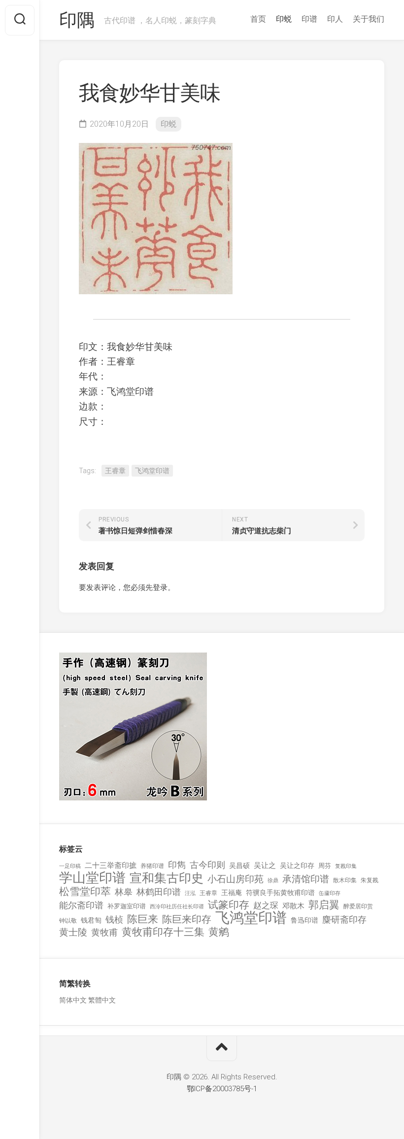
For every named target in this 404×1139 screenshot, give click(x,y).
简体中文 (73, 1000)
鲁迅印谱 (304, 920)
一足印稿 (70, 866)
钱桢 (114, 919)
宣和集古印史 (166, 878)
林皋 (124, 892)
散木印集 (345, 880)
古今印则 (207, 865)
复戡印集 (346, 866)
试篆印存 (228, 905)
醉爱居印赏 (358, 906)
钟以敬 (68, 920)
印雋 (177, 865)
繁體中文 (102, 1000)
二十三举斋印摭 (110, 865)
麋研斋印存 (344, 919)
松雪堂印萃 (85, 891)
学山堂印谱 (92, 878)
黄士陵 (73, 932)
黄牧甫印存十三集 (163, 932)
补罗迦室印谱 (126, 906)
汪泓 (190, 893)
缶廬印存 (329, 893)
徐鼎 (273, 880)
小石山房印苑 (235, 879)
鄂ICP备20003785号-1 (222, 1088)
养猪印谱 (152, 866)
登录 (160, 587)
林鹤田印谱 (158, 892)
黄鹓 (218, 932)
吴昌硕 (239, 865)
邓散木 (293, 905)
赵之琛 (265, 905)
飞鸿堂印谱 (152, 471)
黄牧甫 (104, 932)
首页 (258, 19)
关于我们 (368, 19)
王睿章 (115, 471)
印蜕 (284, 19)
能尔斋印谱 (81, 905)
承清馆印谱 (305, 879)
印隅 (76, 20)
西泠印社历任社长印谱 (177, 906)
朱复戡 (369, 880)
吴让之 (265, 865)
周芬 (324, 865)
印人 (335, 19)
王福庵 (231, 893)
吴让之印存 (297, 865)
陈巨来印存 (186, 919)
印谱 (309, 19)
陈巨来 (142, 919)
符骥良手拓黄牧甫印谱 (280, 893)
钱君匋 (91, 920)
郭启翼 (323, 905)
